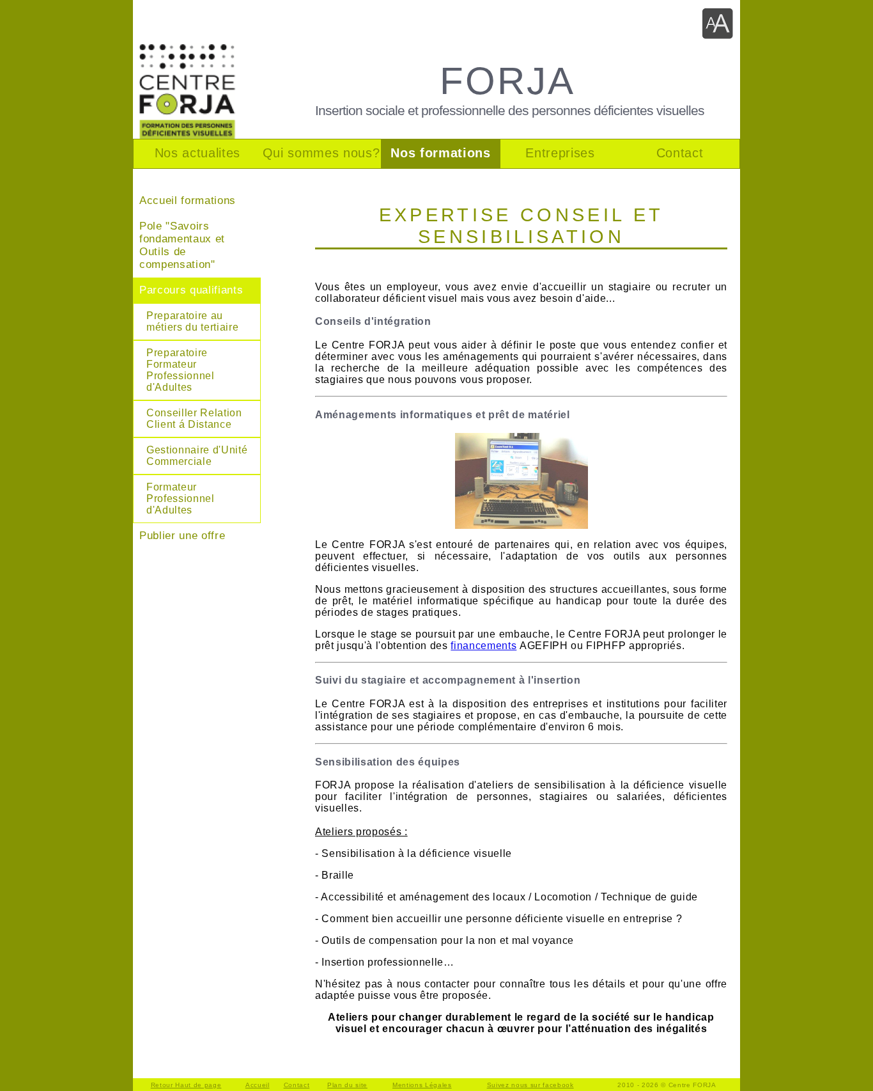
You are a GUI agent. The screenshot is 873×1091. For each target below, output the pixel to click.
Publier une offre (182, 536)
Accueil (257, 1084)
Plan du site (347, 1084)
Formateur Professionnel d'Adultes (180, 498)
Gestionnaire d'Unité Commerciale (196, 455)
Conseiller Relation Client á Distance (194, 418)
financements (483, 645)
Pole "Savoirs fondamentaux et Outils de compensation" (182, 245)
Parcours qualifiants (191, 290)
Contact (297, 1084)
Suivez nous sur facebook (530, 1084)
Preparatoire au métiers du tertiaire (192, 321)
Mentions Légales (422, 1084)
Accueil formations (187, 200)
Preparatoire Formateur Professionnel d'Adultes (180, 370)
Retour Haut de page (186, 1084)
